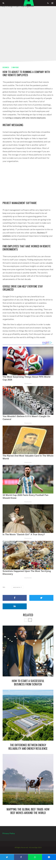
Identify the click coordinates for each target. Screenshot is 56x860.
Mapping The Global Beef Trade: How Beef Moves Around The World (28, 810)
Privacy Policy (9, 833)
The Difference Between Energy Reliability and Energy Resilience (28, 746)
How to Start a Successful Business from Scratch (28, 682)
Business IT (18, 587)
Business (6, 67)
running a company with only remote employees (25, 118)
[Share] (15, 598)
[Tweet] (41, 598)
